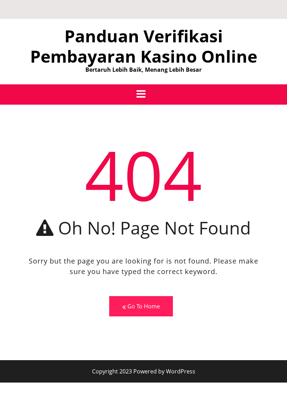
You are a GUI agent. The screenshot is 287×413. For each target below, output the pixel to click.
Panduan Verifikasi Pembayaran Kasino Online (143, 46)
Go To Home (143, 306)
